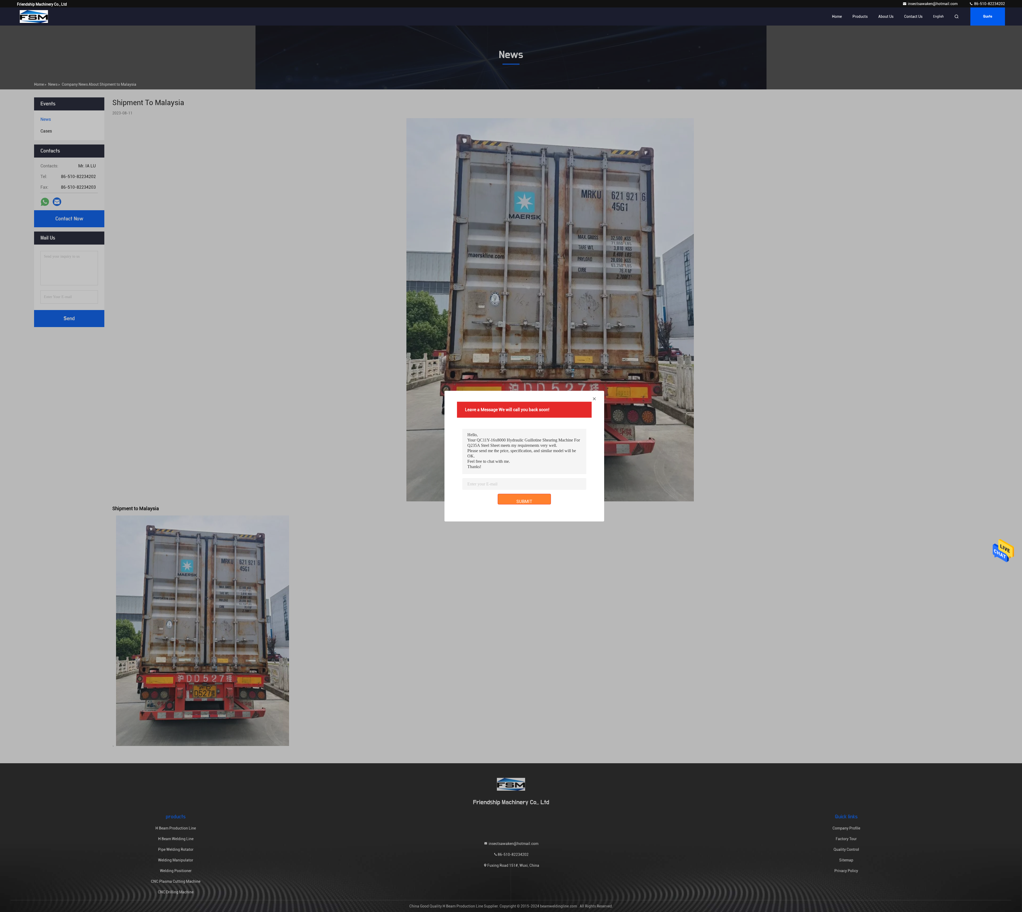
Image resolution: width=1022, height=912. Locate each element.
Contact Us (913, 16)
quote (987, 16)
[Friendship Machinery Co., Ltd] (34, 16)
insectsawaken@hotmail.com (933, 4)
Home (837, 16)
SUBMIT (524, 501)
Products (860, 16)
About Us (885, 16)
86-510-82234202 (989, 4)
